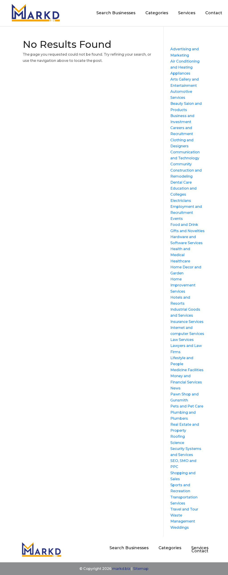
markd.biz (121, 569)
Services (186, 12)
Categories (156, 12)
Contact (213, 12)
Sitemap (141, 569)
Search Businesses (115, 12)
